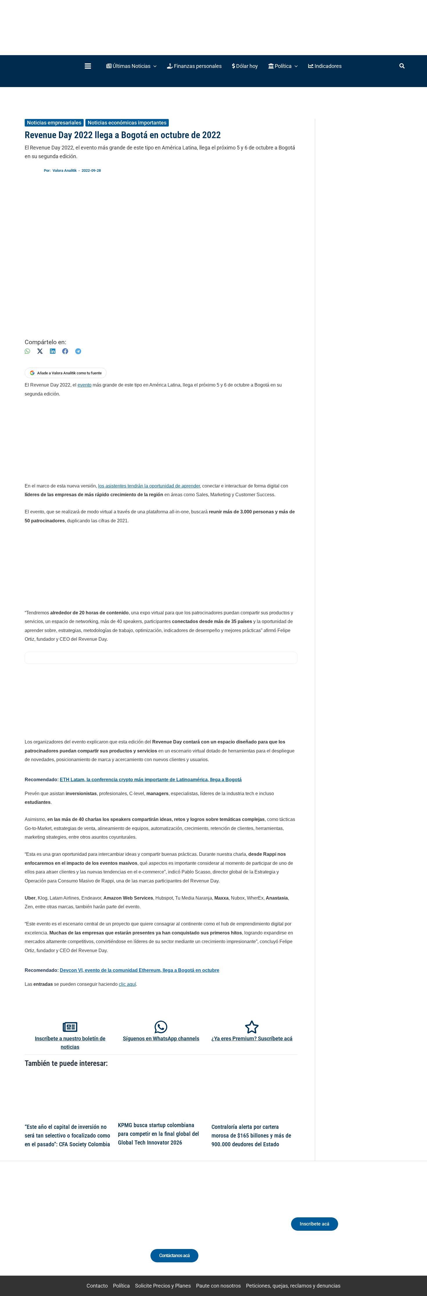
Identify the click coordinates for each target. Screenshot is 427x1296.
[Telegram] (78, 351)
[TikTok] (78, 1229)
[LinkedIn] (52, 351)
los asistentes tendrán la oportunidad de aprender (149, 485)
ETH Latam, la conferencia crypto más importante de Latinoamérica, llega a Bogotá (151, 779)
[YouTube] (89, 1229)
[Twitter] (46, 1229)
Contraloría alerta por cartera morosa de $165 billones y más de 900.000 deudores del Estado (251, 1135)
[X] (40, 351)
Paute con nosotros (218, 1286)
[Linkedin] (57, 1229)
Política (121, 1286)
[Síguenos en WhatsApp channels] (161, 1027)
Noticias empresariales (54, 123)
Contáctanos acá (174, 1255)
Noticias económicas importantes (127, 123)
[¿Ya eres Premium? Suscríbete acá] (252, 1027)
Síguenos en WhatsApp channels (161, 1038)
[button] (131, 66)
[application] (153, 66)
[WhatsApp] (27, 351)
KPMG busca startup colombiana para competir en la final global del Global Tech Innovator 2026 (158, 1134)
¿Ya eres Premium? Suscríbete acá (252, 1038)
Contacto (97, 1286)
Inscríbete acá (314, 1224)
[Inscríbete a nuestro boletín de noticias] (70, 1027)
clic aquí (127, 984)
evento (85, 384)
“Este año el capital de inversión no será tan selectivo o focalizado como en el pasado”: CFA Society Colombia (67, 1135)
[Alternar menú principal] (87, 66)
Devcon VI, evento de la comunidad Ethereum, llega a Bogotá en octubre (139, 970)
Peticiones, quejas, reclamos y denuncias (293, 1286)
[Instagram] (67, 1229)
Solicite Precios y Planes (163, 1286)
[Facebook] (65, 351)
